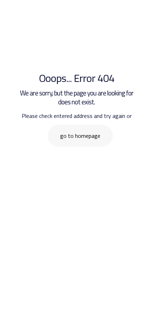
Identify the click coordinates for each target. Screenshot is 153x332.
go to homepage (80, 135)
